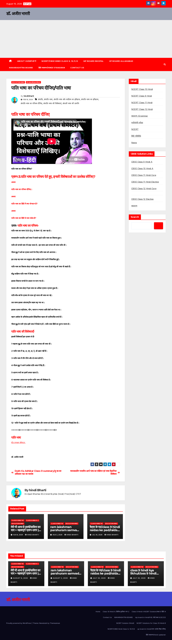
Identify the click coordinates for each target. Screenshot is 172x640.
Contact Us (77, 68)
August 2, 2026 (60, 578)
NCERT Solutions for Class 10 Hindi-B (151, 623)
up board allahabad (121, 61)
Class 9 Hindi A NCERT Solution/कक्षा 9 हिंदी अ (149, 612)
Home (98, 612)
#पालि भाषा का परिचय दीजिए (31, 103)
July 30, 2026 (99, 578)
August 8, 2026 (20, 578)
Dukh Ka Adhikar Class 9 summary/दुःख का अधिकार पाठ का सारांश (38, 472)
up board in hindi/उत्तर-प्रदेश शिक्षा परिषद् (151, 629)
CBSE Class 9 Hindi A (141, 162)
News (134, 142)
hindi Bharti (29, 96)
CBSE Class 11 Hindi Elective (145, 182)
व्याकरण (134, 206)
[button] (165, 64)
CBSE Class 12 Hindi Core (143, 188)
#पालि (40, 99)
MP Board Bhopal (93, 61)
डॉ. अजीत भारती (18, 13)
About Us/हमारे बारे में (26, 61)
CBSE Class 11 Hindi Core (143, 175)
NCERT (135, 129)
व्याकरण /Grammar (139, 116)
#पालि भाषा (48, 99)
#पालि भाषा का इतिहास (89, 99)
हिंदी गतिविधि (136, 136)
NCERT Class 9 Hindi (141, 96)
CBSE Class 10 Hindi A (142, 168)
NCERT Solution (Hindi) (125, 623)
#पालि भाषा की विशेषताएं (52, 103)
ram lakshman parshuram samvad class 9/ (64, 530)
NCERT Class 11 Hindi (141, 102)
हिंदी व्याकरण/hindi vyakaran (52, 68)
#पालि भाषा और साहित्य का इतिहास (67, 99)
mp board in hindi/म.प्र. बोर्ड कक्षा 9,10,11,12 (150, 617)
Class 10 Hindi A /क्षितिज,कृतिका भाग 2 (116, 612)
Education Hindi (18, 82)
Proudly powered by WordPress (19, 623)
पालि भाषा (16, 437)
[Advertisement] (86, 39)
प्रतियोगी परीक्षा (137, 122)
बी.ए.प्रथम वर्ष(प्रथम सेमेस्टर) (33, 82)
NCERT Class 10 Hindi (142, 89)
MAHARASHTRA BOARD (21, 68)
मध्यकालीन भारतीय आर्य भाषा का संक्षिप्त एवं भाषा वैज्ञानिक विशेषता (93, 472)
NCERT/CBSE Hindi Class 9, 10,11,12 (60, 61)
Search (135, 217)
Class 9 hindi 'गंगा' (18, 520)
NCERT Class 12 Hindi (142, 109)
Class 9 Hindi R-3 (32, 520)
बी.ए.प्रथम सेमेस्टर (18, 442)
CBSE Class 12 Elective (142, 199)
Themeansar (55, 623)
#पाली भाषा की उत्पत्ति (71, 103)
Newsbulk (43, 623)
